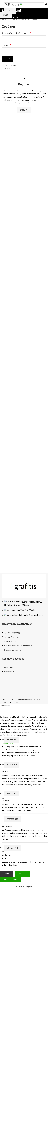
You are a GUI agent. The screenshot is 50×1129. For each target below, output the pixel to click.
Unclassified (13, 848)
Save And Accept (10, 879)
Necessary (11, 739)
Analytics (11, 793)
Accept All (22, 873)
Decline (7, 873)
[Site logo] (24, 4)
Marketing (12, 764)
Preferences (12, 819)
